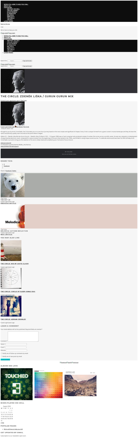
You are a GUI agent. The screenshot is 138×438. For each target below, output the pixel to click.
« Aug (2, 423)
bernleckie (19, 127)
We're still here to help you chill (13, 429)
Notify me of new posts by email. (12, 356)
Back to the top (5, 24)
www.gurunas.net (6, 143)
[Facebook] (63, 362)
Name (3, 344)
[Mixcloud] (75, 362)
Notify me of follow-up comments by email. (15, 353)
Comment (4, 341)
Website (3, 350)
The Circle (24, 100)
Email (3, 347)
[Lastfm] (69, 362)
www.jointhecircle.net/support (10, 146)
